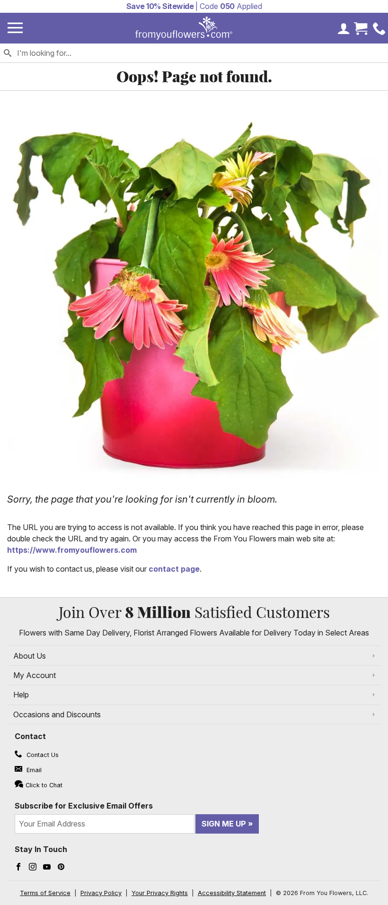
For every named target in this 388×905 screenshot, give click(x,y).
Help (21, 694)
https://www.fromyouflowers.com (72, 550)
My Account (34, 675)
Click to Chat (44, 785)
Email (33, 770)
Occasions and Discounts (57, 714)
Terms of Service (45, 892)
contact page (174, 569)
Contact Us (42, 754)
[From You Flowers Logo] (183, 28)
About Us (29, 656)
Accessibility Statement (232, 892)
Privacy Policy (101, 892)
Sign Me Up (224, 823)
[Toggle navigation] (15, 28)
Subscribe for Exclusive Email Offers (84, 805)
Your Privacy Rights (160, 892)
